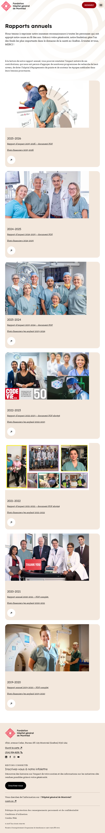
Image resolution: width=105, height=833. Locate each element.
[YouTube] (18, 757)
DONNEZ (89, 5)
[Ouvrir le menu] (101, 5)
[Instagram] (14, 757)
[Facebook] (10, 757)
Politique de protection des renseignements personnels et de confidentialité (41, 810)
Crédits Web (11, 818)
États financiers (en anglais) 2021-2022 (26, 512)
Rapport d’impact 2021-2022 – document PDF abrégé (33, 506)
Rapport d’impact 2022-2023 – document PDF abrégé (33, 415)
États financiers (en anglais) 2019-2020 (26, 693)
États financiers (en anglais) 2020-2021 (26, 603)
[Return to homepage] (52, 733)
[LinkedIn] (6, 757)
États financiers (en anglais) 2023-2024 (26, 331)
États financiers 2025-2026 (20, 150)
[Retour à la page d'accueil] (15, 6)
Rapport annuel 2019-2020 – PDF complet (28, 687)
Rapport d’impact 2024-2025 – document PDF (30, 234)
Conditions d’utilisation (16, 814)
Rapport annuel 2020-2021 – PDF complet (28, 596)
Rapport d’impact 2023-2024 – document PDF (30, 325)
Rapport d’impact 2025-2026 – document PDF (30, 143)
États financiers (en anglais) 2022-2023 (26, 421)
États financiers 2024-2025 (20, 240)
